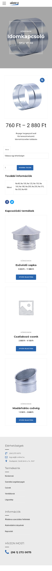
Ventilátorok (10, 494)
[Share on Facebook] (7, 202)
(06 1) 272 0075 (21, 552)
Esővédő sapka (26, 265)
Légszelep (9, 500)
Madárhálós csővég (26, 408)
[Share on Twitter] (12, 202)
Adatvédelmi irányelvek (14, 525)
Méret (7, 150)
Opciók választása (26, 277)
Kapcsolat (9, 531)
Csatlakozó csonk (26, 336)
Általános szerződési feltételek (17, 519)
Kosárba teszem (25, 167)
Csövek (8, 488)
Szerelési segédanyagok (15, 482)
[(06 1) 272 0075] (7, 552)
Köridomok (26, 31)
